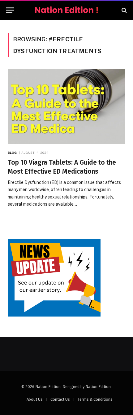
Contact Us (60, 399)
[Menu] (10, 10)
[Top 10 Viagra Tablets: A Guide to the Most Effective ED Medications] (66, 106)
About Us (35, 399)
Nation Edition (98, 386)
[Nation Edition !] (66, 10)
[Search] (123, 10)
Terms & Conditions (95, 399)
